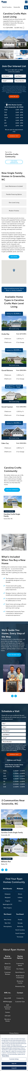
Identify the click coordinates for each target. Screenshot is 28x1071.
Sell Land (7, 1015)
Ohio (20, 901)
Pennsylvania (8, 926)
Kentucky (20, 926)
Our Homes (20, 969)
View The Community (12, 489)
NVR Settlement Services (7, 1006)
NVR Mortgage (7, 1001)
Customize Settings (14, 1059)
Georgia (20, 923)
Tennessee (20, 936)
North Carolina (6, 7)
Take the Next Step (14, 654)
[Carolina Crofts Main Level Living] (14, 39)
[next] (15, 696)
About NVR (7, 998)
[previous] (12, 696)
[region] (14, 1052)
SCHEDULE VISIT (14, 136)
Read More (14, 256)
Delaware (7, 894)
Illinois (20, 894)
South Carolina (20, 933)
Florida (20, 919)
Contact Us (20, 998)
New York (7, 923)
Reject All (14, 1063)
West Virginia (8, 908)
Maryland (7, 897)
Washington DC (7, 904)
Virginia (7, 901)
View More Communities (14, 162)
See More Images (21, 55)
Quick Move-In (20, 972)
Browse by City (20, 986)
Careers (7, 1012)
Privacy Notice (14, 1033)
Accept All (14, 1068)
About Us (7, 963)
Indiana (20, 897)
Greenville (17, 7)
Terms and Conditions (16, 92)
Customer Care (20, 1001)
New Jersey (7, 919)
